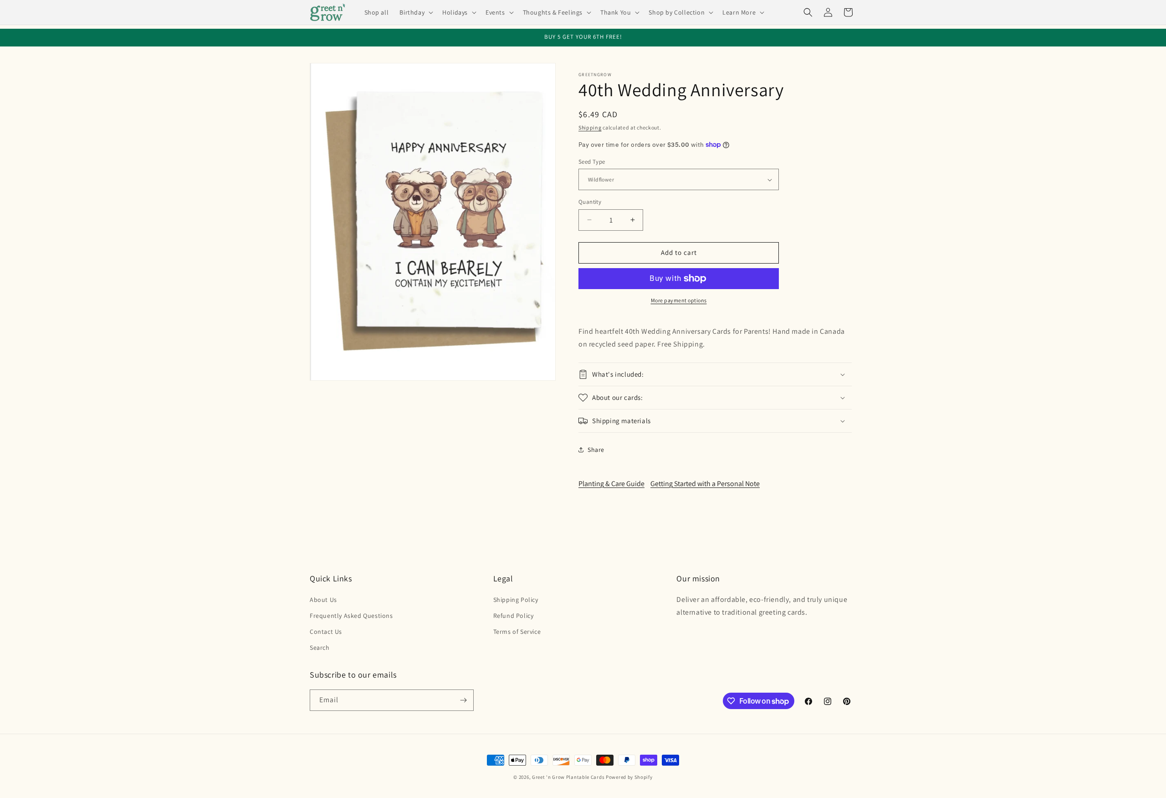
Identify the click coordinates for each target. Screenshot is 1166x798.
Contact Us (326, 631)
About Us (323, 600)
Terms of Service (517, 631)
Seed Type (591, 162)
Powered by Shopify (629, 777)
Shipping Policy (515, 600)
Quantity (589, 202)
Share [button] (596, 450)
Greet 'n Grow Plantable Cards (568, 777)
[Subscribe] (463, 700)
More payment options (679, 300)
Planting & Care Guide (611, 483)
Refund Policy (513, 615)
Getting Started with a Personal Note (705, 483)
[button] (415, 12)
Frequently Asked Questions (351, 615)
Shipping (590, 127)
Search (320, 647)
